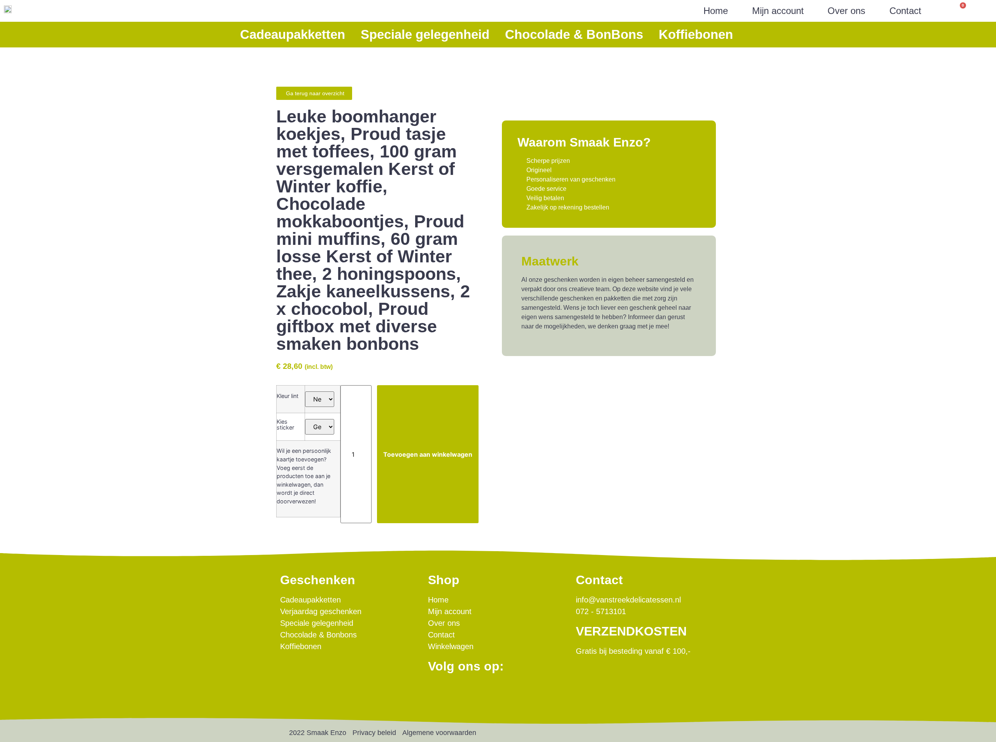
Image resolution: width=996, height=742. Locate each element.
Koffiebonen (696, 34)
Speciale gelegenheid (425, 34)
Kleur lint (287, 396)
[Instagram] (460, 690)
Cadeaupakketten (292, 34)
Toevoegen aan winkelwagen (427, 454)
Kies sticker (285, 424)
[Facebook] (438, 690)
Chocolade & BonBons (574, 34)
